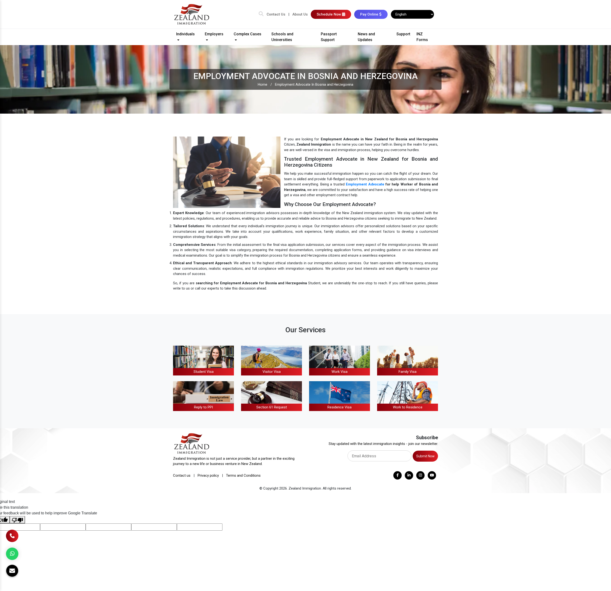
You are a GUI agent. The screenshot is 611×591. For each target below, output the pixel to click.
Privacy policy (208, 475)
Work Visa (340, 371)
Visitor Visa (272, 371)
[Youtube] (432, 475)
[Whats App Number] (12, 554)
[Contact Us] (12, 536)
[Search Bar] (261, 14)
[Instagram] (420, 475)
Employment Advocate (365, 184)
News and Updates (366, 37)
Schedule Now (329, 14)
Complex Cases (247, 34)
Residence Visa (339, 407)
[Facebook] (397, 475)
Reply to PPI (203, 407)
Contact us (181, 475)
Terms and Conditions (243, 475)
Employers (214, 34)
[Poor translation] (17, 519)
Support (403, 34)
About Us (300, 14)
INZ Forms (422, 37)
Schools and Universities (282, 37)
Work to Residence (407, 407)
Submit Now (425, 456)
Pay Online (369, 14)
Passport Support (329, 37)
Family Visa (407, 371)
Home (262, 84)
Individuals (185, 34)
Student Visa (204, 371)
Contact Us (276, 14)
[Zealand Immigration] (192, 14)
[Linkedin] (409, 475)
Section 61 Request (271, 407)
